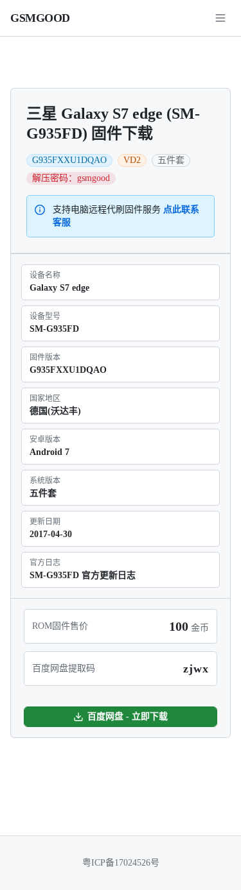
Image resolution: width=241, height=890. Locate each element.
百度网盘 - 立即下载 (127, 716)
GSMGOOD (40, 18)
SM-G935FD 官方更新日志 (83, 575)
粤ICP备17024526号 (120, 863)
